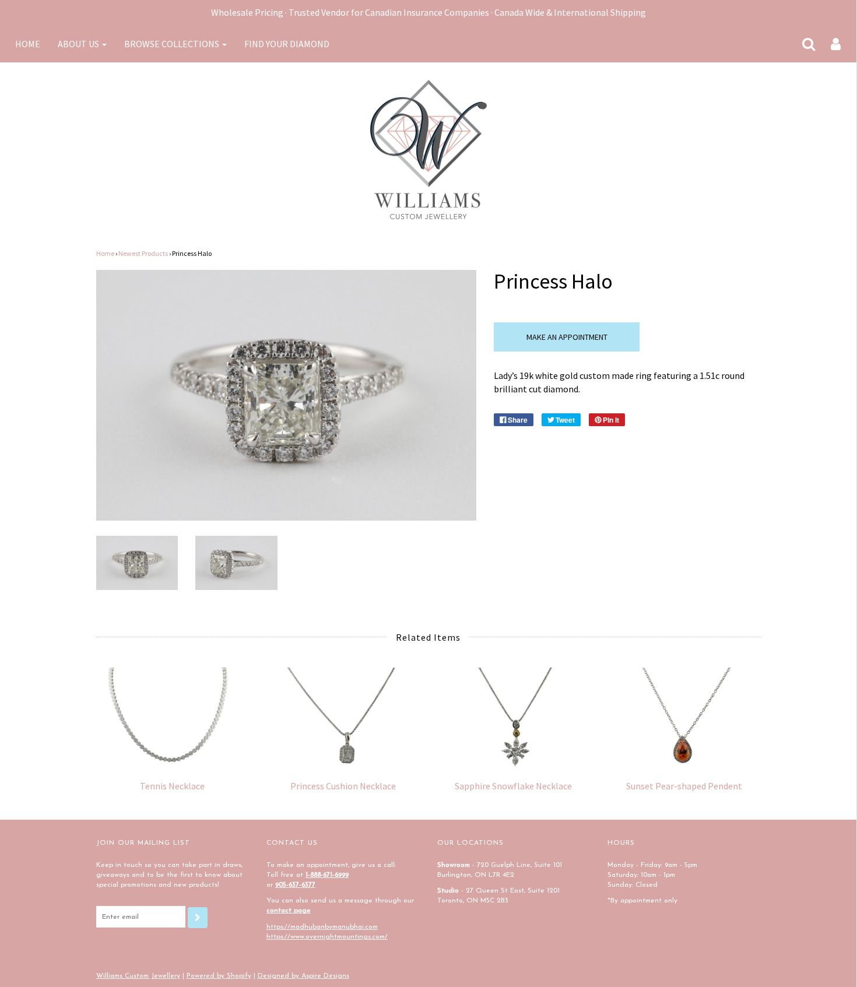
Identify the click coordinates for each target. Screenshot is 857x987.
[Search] (801, 44)
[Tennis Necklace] (173, 718)
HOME (27, 44)
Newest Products (143, 253)
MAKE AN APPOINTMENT (566, 337)
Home (105, 253)
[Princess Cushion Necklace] (343, 718)
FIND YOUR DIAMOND (286, 44)
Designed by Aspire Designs (303, 975)
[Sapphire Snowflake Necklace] (514, 718)
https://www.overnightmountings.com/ (327, 936)
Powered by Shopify (219, 975)
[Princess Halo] (137, 561)
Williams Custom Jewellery (138, 975)
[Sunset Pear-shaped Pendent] (684, 718)
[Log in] (828, 44)
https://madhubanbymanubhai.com (322, 926)
